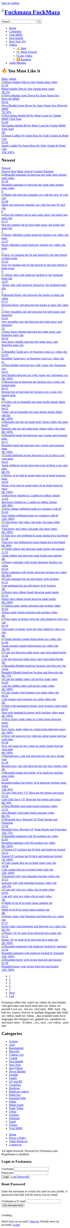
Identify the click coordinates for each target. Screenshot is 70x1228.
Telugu (13, 1124)
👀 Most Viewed (26, 51)
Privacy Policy (17, 1137)
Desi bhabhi (16, 38)
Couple (13, 1058)
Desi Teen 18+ (17, 41)
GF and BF (15, 1081)
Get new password (13, 1205)
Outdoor (14, 1114)
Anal (12, 1044)
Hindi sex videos (19, 1091)
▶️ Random (23, 59)
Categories (15, 31)
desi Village (16, 1068)
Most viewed (24, 171)
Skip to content (10, 3)
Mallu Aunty (16, 1104)
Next (12, 992)
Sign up (34, 1221)
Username (7, 1168)
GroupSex (15, 1084)
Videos (13, 44)
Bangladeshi (16, 1048)
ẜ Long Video (24, 55)
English (13, 1074)
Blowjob (14, 1051)
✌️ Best (21, 48)
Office (12, 1111)
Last (11, 996)
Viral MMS (15, 34)
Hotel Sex (15, 1094)
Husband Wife (17, 1098)
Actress (13, 1041)
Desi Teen (15, 1064)
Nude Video (16, 1108)
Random (48, 171)
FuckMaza (45, 12)
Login (6, 1176)
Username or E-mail (13, 1201)
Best (13, 171)
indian (12, 1101)
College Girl (16, 1054)
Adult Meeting (17, 62)
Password (7, 1172)
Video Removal (18, 1141)
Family (13, 1078)
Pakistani (14, 1118)
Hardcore (14, 1088)
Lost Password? (20, 1176)
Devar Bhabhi (17, 1071)
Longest (38, 171)
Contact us (15, 1144)
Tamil (12, 1121)
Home (12, 28)
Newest (5, 168)
